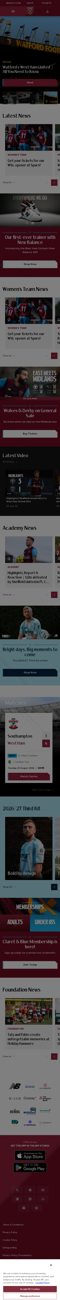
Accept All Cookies (30, 1289)
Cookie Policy (42, 1283)
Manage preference (30, 1296)
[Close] (51, 1265)
